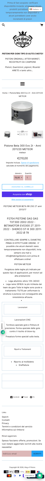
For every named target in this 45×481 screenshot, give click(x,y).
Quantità (28, 173)
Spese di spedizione (30, 162)
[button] (35, 9)
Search (5, 417)
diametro (18, 173)
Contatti (6, 420)
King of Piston (29, 467)
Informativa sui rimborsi (13, 429)
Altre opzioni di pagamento (23, 199)
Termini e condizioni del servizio (17, 426)
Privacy (5, 423)
